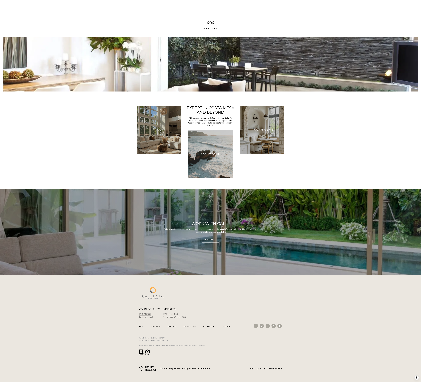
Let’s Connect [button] (211, 240)
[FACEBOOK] (256, 326)
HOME (141, 327)
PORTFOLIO (172, 327)
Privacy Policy (275, 368)
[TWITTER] (273, 326)
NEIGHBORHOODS (189, 327)
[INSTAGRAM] (262, 326)
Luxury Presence (202, 368)
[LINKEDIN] (268, 326)
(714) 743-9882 (145, 314)
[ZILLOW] (279, 326)
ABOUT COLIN (155, 327)
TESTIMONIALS (208, 327)
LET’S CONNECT (227, 327)
